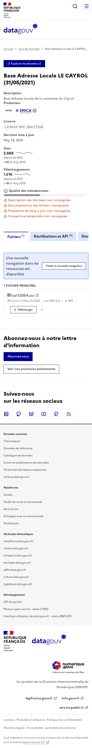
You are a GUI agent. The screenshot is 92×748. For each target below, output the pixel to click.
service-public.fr (71, 707)
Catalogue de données (18, 455)
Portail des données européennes (25, 470)
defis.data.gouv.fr (15, 570)
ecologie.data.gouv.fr (17, 563)
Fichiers (16, 236)
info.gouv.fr (70, 698)
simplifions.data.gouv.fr (18, 541)
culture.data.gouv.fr (16, 577)
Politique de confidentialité (64, 720)
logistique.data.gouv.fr (18, 584)
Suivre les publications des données (26, 463)
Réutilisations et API (53, 236)
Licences (9, 720)
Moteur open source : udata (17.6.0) (26, 609)
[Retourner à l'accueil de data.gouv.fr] (20, 29)
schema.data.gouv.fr (17, 477)
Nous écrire (11, 509)
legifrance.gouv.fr (39, 698)
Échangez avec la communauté (23, 516)
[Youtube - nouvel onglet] (43, 414)
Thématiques (12, 441)
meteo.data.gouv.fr (16, 548)
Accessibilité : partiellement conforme (51, 728)
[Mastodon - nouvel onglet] (18, 414)
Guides (8, 495)
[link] (24, 63)
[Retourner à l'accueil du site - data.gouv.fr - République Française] (49, 641)
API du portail (12, 602)
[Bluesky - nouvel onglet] (31, 414)
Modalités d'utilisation (31, 720)
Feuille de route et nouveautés (23, 502)
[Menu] (86, 6)
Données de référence (18, 448)
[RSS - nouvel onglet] (68, 414)
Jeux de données (29, 49)
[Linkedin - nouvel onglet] (6, 414)
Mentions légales (14, 728)
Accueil (8, 49)
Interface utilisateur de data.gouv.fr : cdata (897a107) (38, 616)
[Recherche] (75, 6)
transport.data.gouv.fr (18, 556)
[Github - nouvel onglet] (56, 414)
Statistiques (11, 523)
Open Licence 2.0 (34, 742)
